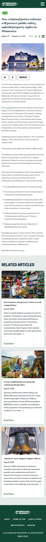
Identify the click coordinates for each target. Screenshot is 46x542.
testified (9, 108)
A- (13, 78)
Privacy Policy (23, 536)
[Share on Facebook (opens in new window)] (36, 36)
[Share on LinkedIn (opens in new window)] (43, 36)
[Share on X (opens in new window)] (39, 36)
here (22, 251)
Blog (5, 13)
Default (23, 78)
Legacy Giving (35, 519)
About (7, 519)
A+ (5, 78)
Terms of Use (19, 519)
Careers (31, 526)
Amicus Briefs (17, 526)
